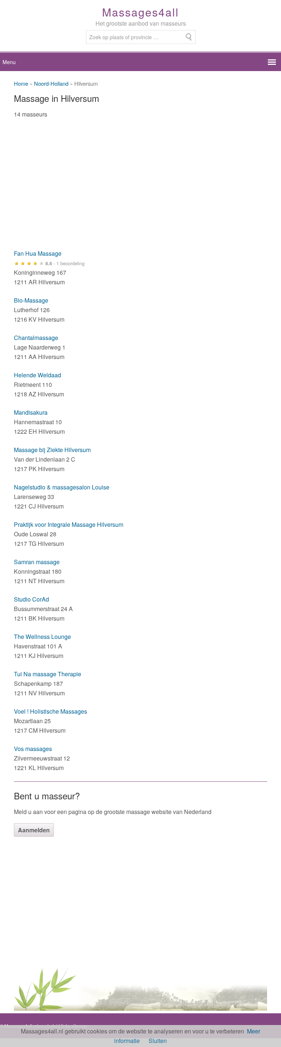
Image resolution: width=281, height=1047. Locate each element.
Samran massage (37, 562)
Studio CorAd (31, 599)
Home (21, 83)
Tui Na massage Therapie (47, 674)
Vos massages (33, 748)
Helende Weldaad (37, 375)
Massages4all (140, 12)
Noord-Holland (51, 83)
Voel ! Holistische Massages (50, 711)
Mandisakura (31, 412)
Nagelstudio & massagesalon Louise (61, 487)
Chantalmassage (36, 337)
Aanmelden (34, 830)
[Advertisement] (140, 188)
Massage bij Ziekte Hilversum (52, 449)
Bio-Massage (31, 300)
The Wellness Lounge (42, 636)
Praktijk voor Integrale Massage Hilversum (68, 524)
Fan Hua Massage (37, 253)
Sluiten (158, 1040)
